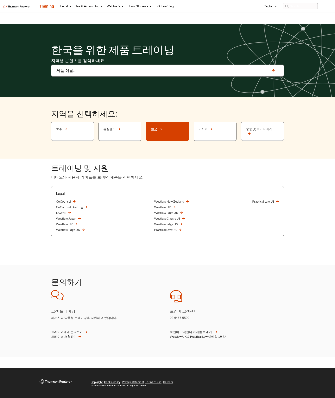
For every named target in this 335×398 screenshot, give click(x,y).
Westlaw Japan (66, 218)
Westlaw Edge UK (68, 229)
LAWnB (61, 212)
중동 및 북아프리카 (259, 129)
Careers (168, 382)
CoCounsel (63, 201)
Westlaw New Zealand (169, 201)
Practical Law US (263, 201)
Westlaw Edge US (166, 224)
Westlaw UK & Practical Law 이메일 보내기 (198, 336)
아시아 (203, 129)
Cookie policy (112, 382)
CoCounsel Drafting (69, 207)
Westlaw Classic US (167, 218)
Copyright (97, 382)
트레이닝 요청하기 (64, 336)
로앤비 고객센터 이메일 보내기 (191, 332)
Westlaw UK (64, 224)
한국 (154, 129)
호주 (59, 129)
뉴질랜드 (109, 129)
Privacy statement (133, 382)
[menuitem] (46, 6)
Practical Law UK (165, 229)
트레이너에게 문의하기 (67, 332)
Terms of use (153, 382)
